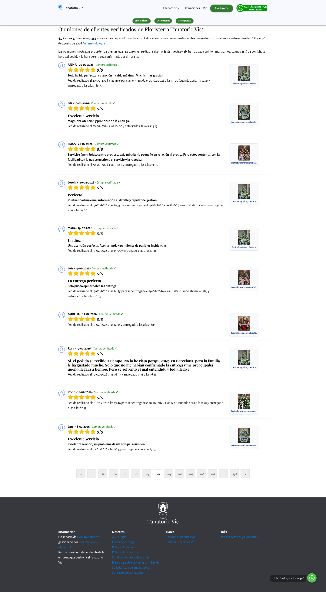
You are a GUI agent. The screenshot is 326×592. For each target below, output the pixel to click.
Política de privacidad (125, 552)
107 (191, 474)
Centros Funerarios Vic (180, 542)
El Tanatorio (169, 8)
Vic (205, 8)
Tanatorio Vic (73, 8)
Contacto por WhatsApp (128, 572)
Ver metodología (94, 43)
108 (202, 474)
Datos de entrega (123, 542)
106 (180, 474)
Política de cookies (124, 547)
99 (103, 474)
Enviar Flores (141, 20)
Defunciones (192, 8)
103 (147, 474)
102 (136, 474)
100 (114, 474)
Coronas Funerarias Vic (180, 537)
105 (169, 474)
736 (235, 474)
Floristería (221, 8)
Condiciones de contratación (130, 557)
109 (213, 474)
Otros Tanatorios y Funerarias (239, 537)
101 (125, 474)
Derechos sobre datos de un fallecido (136, 562)
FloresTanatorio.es (89, 537)
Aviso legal (119, 537)
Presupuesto (184, 20)
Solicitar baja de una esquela (130, 567)
